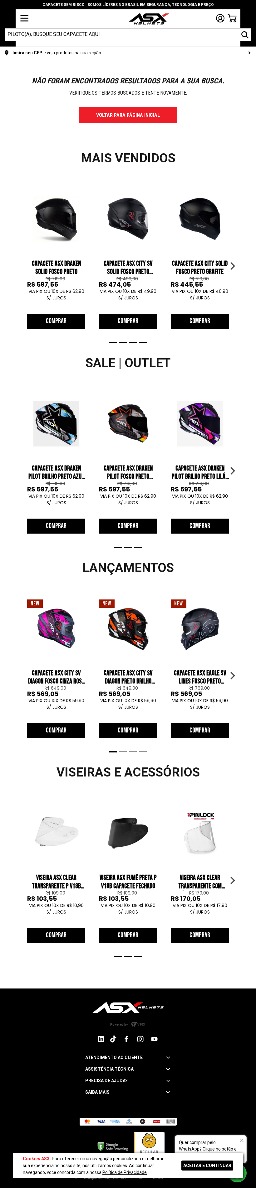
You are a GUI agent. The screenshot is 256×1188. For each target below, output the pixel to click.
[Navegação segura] (113, 1146)
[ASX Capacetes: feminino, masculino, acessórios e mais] (145, 19)
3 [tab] (133, 342)
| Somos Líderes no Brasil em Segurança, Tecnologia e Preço (128, 4)
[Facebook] (126, 1039)
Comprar (56, 321)
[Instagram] (101, 1040)
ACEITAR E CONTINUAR (207, 1165)
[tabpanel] (56, 259)
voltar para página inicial (128, 115)
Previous (23, 266)
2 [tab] (123, 342)
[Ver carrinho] (232, 18)
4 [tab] (143, 342)
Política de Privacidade (124, 1172)
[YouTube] (154, 1039)
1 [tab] (113, 342)
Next (232, 266)
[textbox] (122, 34)
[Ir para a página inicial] (128, 1007)
